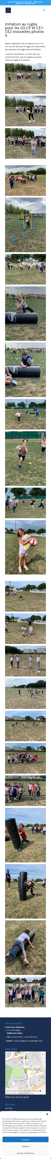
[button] (47, 1114)
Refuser (25, 1146)
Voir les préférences (25, 1153)
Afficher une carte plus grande (17, 1097)
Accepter (25, 1139)
